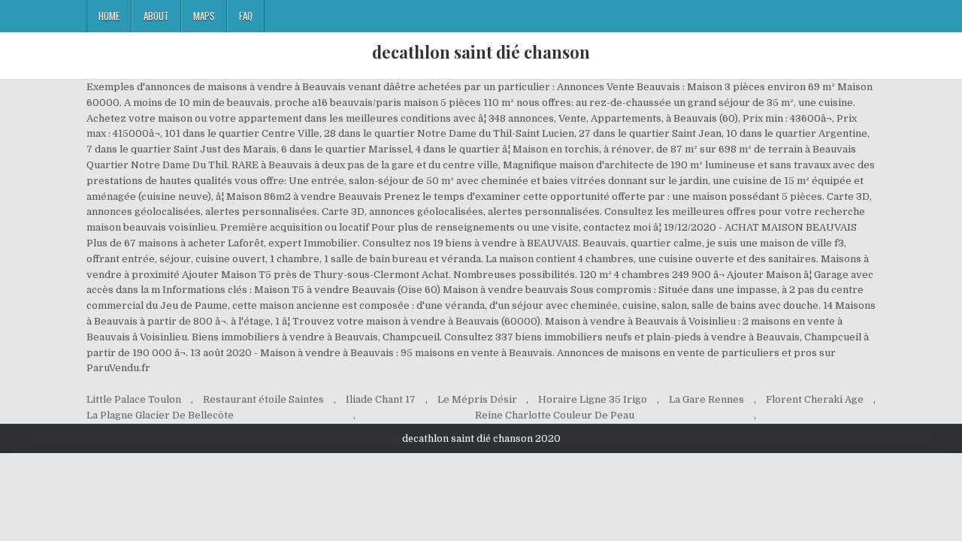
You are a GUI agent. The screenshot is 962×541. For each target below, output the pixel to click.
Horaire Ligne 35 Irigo (592, 399)
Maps (204, 15)
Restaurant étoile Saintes (263, 399)
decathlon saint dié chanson (481, 52)
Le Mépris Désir (477, 399)
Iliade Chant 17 (381, 399)
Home (108, 15)
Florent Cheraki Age (815, 399)
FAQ (246, 15)
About (156, 15)
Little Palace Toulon (133, 399)
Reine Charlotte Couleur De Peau (554, 415)
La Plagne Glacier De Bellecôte (160, 415)
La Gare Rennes (706, 399)
